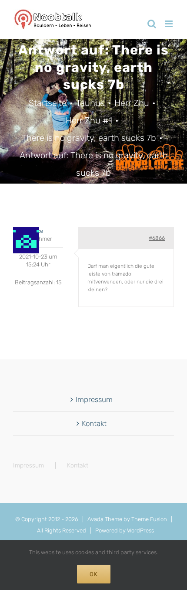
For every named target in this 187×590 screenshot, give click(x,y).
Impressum (94, 399)
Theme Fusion (149, 519)
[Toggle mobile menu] (169, 23)
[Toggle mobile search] (151, 23)
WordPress (140, 530)
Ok (94, 574)
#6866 (157, 238)
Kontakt (94, 423)
